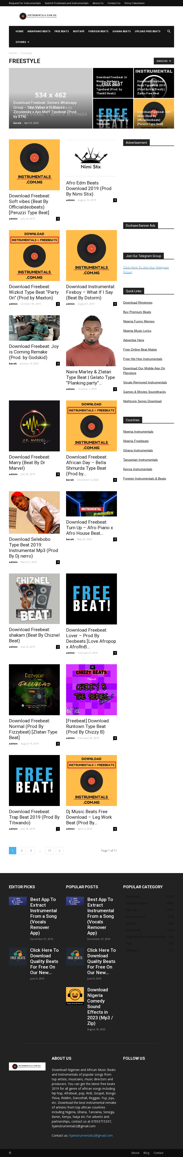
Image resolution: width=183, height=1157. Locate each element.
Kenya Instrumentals (137, 469)
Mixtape (78, 31)
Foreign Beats (98, 31)
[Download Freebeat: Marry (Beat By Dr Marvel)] (34, 425)
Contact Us (114, 3)
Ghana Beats (121, 31)
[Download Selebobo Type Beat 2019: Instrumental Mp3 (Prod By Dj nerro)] (34, 512)
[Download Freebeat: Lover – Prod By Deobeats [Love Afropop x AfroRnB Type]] (91, 598)
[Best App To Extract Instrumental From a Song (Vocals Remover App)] (18, 901)
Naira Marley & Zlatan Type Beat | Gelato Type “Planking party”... (90, 377)
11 (49, 850)
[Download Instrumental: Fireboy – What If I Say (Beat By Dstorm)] (91, 255)
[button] (168, 31)
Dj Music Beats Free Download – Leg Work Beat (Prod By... (89, 817)
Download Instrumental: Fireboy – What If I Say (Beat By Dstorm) (90, 292)
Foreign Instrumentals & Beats (144, 478)
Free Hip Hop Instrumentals (142, 359)
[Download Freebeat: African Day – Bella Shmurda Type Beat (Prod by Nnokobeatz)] (91, 425)
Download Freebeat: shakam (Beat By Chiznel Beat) (34, 635)
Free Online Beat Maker (140, 349)
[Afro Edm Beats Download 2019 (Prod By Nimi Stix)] (91, 158)
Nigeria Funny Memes (138, 321)
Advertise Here (133, 340)
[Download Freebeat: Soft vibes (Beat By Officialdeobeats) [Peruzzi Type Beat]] (154, 119)
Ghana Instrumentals (138, 450)
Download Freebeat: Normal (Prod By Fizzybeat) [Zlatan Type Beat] (33, 729)
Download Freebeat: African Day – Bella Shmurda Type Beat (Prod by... (86, 465)
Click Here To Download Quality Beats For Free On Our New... (44, 961)
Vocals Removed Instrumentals (145, 382)
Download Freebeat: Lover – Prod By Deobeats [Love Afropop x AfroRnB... (91, 638)
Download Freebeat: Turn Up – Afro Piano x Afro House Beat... (89, 527)
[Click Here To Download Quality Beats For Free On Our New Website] (18, 956)
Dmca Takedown (135, 3)
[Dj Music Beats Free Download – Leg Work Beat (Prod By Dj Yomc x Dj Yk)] (91, 780)
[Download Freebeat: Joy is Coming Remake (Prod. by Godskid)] (34, 328)
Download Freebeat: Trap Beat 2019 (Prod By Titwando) (34, 817)
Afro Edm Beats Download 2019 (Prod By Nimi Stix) (89, 188)
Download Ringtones (137, 302)
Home (19, 31)
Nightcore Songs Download (142, 401)
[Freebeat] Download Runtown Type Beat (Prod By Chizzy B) (87, 726)
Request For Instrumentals (25, 3)
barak (17, 123)
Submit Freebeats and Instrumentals (66, 3)
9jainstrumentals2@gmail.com (91, 1135)
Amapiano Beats (38, 31)
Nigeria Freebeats (136, 441)
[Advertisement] (121, 16)
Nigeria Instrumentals (138, 431)
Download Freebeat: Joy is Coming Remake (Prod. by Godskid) (34, 352)
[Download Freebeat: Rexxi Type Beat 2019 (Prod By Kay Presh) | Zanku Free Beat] (154, 88)
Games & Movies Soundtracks (144, 391)
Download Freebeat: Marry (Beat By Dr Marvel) (29, 462)
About (135, 1153)
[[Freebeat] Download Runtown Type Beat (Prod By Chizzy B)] (91, 689)
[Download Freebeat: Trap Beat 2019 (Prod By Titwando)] (113, 119)
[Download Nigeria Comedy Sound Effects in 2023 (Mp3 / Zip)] (75, 996)
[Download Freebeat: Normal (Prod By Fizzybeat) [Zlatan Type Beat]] (34, 689)
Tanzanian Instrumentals (140, 459)
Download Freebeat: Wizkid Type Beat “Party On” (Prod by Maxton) (34, 292)
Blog (146, 1153)
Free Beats (61, 31)
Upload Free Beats (147, 31)
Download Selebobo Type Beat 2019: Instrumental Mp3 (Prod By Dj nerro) (33, 548)
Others (21, 42)
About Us (98, 3)
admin (13, 218)
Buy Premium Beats (137, 312)
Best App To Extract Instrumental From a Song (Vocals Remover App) (43, 916)
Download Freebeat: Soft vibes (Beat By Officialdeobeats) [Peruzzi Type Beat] (29, 204)
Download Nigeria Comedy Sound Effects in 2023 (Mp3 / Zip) (100, 1006)
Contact (158, 1153)
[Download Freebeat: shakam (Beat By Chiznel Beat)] (34, 598)
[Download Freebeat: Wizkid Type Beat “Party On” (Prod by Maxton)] (34, 255)
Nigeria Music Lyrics (137, 330)
